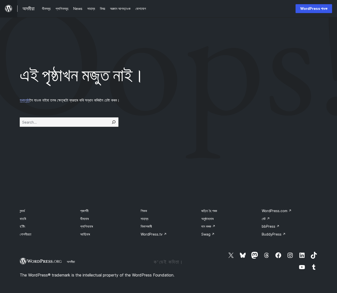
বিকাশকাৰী (146, 226)
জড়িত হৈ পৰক (209, 211)
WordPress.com (277, 211)
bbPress (271, 226)
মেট (266, 219)
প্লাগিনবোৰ (86, 226)
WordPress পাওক (313, 8)
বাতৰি (23, 219)
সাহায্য (144, 219)
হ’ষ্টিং (22, 226)
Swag (208, 234)
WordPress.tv (154, 234)
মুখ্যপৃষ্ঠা (25, 100)
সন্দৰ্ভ (22, 211)
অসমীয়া (71, 262)
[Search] (114, 122)
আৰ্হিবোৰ (85, 234)
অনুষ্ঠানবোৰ (207, 219)
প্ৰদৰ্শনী (84, 211)
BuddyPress (274, 234)
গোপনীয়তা (25, 234)
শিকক (144, 211)
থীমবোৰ (84, 219)
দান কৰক (208, 226)
